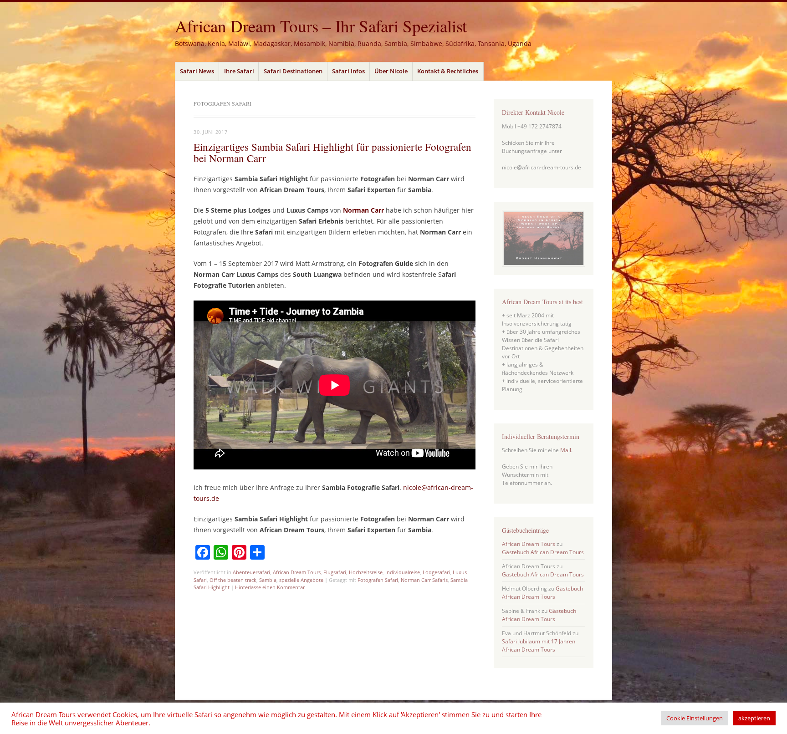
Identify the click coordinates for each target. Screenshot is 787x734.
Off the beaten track (233, 579)
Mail (565, 450)
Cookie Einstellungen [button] (694, 718)
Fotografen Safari (378, 579)
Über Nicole (391, 71)
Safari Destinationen (293, 71)
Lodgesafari (436, 572)
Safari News (197, 71)
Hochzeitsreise (366, 572)
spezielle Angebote (301, 579)
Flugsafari (334, 572)
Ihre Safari (239, 71)
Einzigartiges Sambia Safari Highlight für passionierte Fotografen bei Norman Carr (332, 152)
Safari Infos (348, 71)
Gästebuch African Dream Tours (543, 552)
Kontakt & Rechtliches (447, 71)
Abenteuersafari (251, 572)
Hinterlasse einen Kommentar (270, 587)
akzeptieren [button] (754, 718)
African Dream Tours (297, 572)
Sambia (267, 579)
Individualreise (402, 572)
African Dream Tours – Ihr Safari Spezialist (321, 26)
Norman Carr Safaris (424, 579)
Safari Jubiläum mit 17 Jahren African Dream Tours (538, 645)
